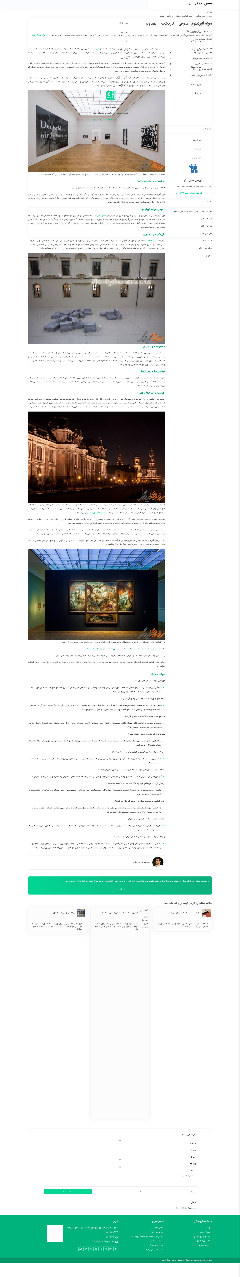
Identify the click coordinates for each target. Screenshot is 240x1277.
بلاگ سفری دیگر (205, 248)
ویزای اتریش (123, 75)
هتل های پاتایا (206, 226)
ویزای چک (124, 84)
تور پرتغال (124, 157)
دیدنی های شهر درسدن (96, 512)
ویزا (210, 11)
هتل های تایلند (206, 211)
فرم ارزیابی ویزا (157, 1231)
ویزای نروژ (124, 32)
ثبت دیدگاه (67, 1191)
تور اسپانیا (124, 140)
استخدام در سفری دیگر (154, 1249)
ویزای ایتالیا (124, 49)
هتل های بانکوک (205, 218)
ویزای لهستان (195, 32)
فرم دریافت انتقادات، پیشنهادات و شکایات (147, 1236)
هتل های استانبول (180, 211)
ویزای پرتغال (196, 40)
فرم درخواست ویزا (156, 1240)
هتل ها (209, 201)
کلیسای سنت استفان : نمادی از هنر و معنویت (119, 912)
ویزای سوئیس (123, 67)
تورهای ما (208, 128)
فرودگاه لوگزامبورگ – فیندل (64, 912)
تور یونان (197, 148)
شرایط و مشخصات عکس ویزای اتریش (185, 912)
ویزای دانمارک (195, 84)
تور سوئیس (196, 157)
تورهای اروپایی (204, 1231)
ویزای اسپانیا (196, 67)
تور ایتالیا (125, 148)
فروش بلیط (207, 240)
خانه (189, 4)
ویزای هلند (124, 58)
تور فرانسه (197, 140)
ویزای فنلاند (196, 93)
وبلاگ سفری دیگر (156, 1245)
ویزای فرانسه (196, 49)
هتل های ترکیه (192, 211)
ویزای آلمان (124, 40)
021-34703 (110, 1237)
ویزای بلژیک (123, 23)
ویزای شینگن (196, 23)
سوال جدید (120, 888)
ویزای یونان (196, 58)
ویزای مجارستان (195, 75)
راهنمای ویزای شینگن (202, 1236)
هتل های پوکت (206, 233)
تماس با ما (208, 255)
